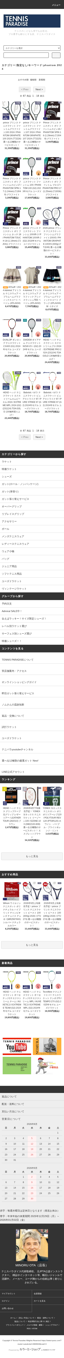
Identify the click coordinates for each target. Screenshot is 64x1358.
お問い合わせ (8, 1308)
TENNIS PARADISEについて (18, 659)
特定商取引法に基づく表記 (38, 1321)
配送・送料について (45, 1318)
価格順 (33, 80)
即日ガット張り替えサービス (18, 693)
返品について (19, 1321)
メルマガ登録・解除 (34, 1325)
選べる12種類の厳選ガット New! (20, 760)
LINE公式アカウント (13, 771)
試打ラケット (9, 727)
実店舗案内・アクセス (14, 670)
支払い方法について (26, 1318)
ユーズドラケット (12, 738)
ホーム (13, 1318)
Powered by (14, 1350)
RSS (29, 1329)
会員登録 (38, 1293)
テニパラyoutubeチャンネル (17, 749)
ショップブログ (51, 1325)
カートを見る (40, 1301)
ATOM (34, 1329)
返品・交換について (13, 715)
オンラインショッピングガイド (19, 682)
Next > (39, 89)
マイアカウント (8, 1293)
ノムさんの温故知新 (13, 704)
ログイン (6, 1301)
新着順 (42, 80)
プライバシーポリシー (15, 1325)
